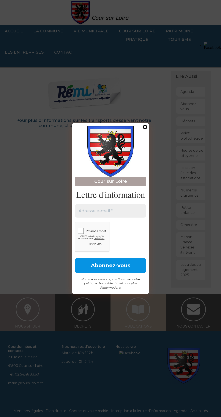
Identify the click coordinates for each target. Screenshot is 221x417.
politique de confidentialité (103, 283)
